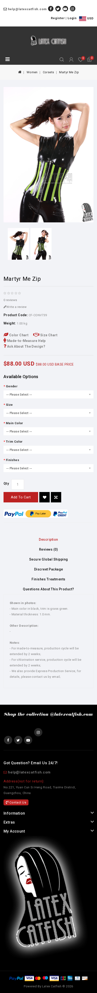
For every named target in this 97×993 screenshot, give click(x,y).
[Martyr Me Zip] (48, 154)
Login (72, 18)
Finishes (12, 460)
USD (89, 18)
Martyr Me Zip (69, 72)
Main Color (14, 423)
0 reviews (10, 300)
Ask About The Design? (25, 346)
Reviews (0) (48, 549)
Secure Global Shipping (48, 559)
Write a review (16, 307)
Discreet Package (48, 569)
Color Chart (18, 335)
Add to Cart (21, 497)
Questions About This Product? (48, 589)
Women (32, 72)
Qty (6, 483)
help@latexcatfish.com (27, 9)
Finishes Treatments (48, 579)
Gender (12, 386)
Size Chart (48, 335)
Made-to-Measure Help (25, 341)
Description (48, 539)
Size (9, 404)
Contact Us (17, 802)
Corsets (48, 72)
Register (58, 18)
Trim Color (14, 441)
